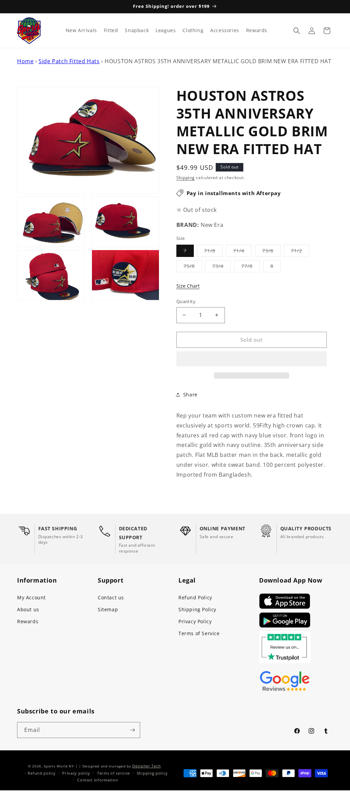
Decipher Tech (146, 765)
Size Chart (188, 286)
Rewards (27, 621)
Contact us (111, 597)
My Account (31, 597)
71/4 (242, 252)
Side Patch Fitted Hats (69, 61)
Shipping (185, 177)
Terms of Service (199, 633)
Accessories (224, 30)
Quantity (186, 301)
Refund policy (41, 773)
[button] (251, 359)
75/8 (193, 267)
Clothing (193, 30)
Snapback (137, 30)
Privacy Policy (195, 621)
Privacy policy (76, 773)
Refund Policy (195, 597)
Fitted (111, 30)
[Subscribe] (132, 730)
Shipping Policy (197, 609)
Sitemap (108, 609)
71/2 (300, 252)
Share (190, 394)
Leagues (166, 30)
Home (25, 61)
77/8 (250, 267)
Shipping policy (152, 773)
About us (28, 609)
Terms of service (113, 773)
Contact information (97, 779)
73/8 (271, 252)
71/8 (213, 252)
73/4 (221, 267)
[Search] (296, 30)
